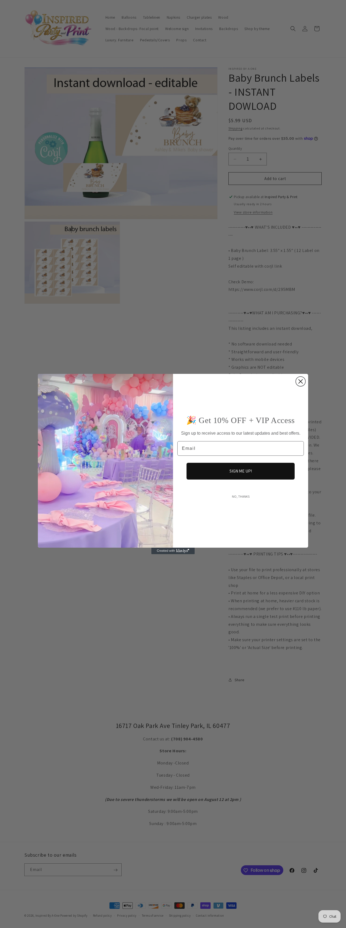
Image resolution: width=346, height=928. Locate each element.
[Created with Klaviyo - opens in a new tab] (173, 551)
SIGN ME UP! (240, 471)
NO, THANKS (240, 496)
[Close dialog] (300, 381)
